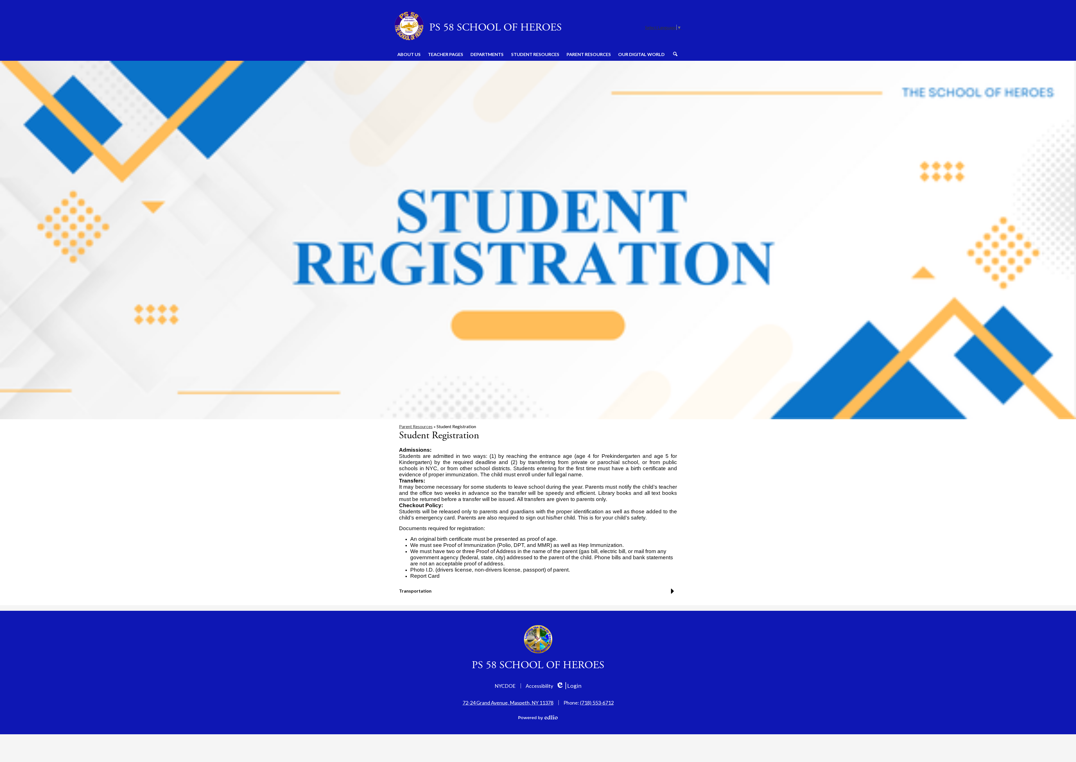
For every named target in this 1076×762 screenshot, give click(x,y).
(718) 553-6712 (597, 703)
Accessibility (539, 686)
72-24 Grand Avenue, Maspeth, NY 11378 (508, 703)
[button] (409, 54)
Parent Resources (416, 426)
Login (568, 685)
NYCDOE (505, 686)
